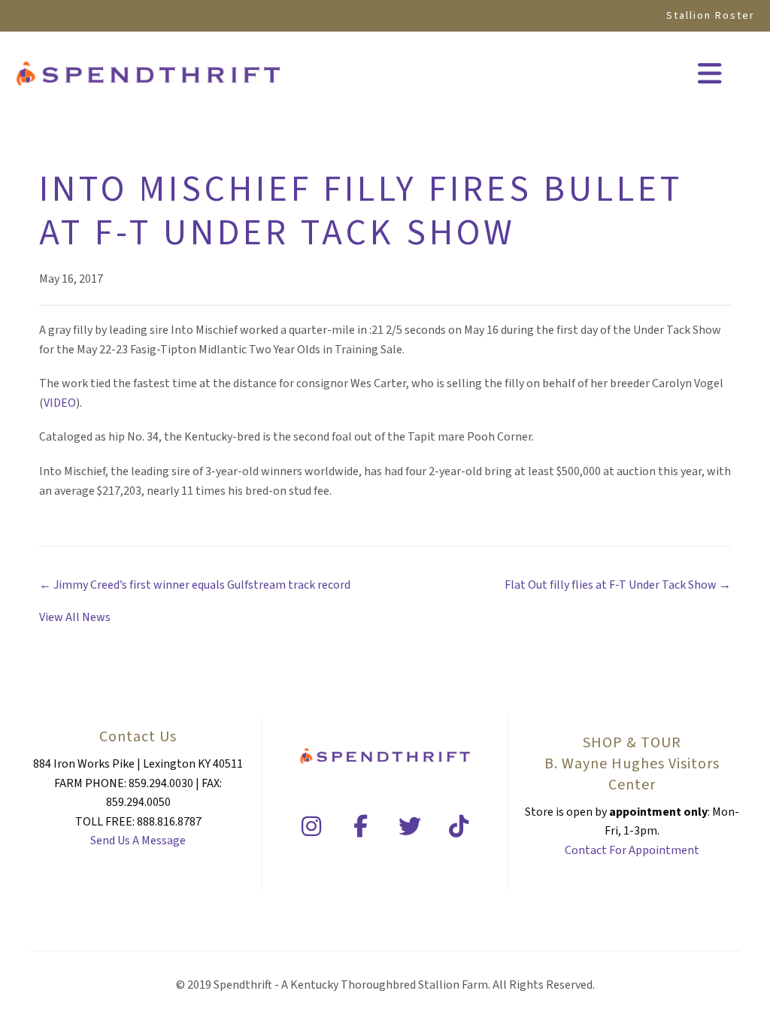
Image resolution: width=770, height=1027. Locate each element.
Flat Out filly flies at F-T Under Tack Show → (618, 585)
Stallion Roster (710, 15)
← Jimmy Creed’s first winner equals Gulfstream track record (194, 585)
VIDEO (60, 403)
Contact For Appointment (632, 850)
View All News (75, 617)
